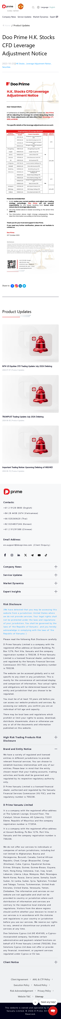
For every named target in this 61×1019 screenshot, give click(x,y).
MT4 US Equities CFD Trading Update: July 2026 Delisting (27, 366)
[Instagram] (16, 286)
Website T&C (24, 996)
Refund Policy (40, 984)
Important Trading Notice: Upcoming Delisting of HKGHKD (27, 467)
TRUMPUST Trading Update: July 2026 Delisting (23, 416)
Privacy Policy (44, 990)
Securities (6, 67)
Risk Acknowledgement (21, 990)
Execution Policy (21, 984)
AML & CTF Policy (41, 979)
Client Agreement (19, 979)
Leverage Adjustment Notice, (39, 63)
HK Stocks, (21, 63)
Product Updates (21, 25)
